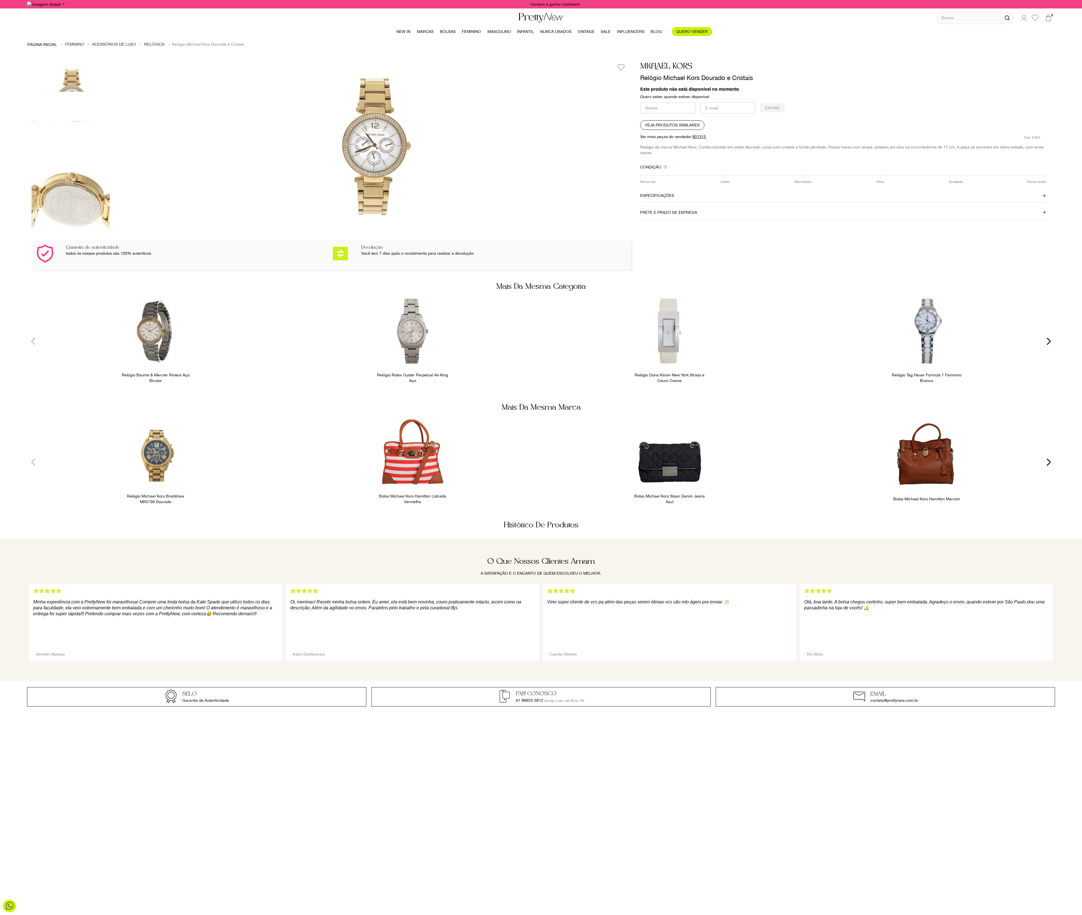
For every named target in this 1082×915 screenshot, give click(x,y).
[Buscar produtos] (1007, 18)
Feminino (74, 44)
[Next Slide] (1048, 341)
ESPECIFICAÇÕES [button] (657, 195)
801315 (699, 136)
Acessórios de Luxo (114, 44)
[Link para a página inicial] (42, 44)
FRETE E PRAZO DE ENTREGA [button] (668, 212)
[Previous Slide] (33, 341)
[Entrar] (1023, 17)
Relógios (154, 44)
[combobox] (975, 18)
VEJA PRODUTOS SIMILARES (672, 125)
